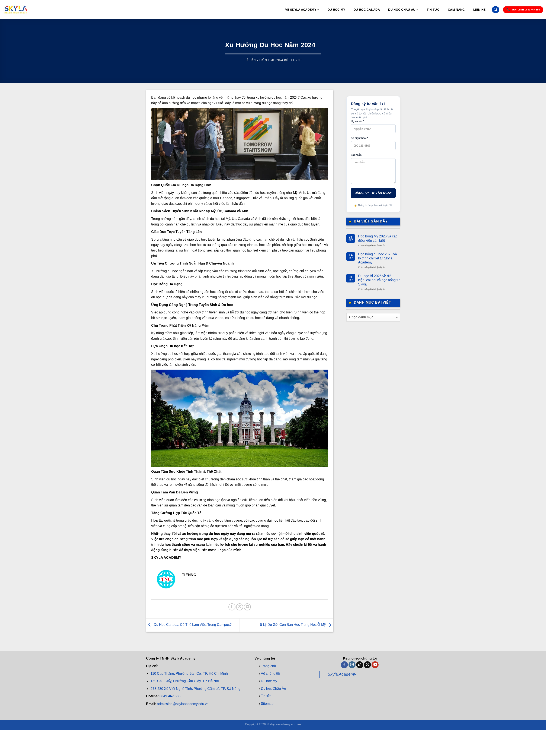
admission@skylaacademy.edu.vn (183, 703)
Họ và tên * (357, 121)
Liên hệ (479, 9)
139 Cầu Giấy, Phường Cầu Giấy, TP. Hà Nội (185, 681)
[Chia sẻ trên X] (239, 606)
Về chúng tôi (270, 673)
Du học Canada (367, 9)
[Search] (495, 9)
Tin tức (433, 9)
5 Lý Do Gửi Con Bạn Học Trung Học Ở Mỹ (293, 624)
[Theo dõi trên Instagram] (352, 664)
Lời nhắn (356, 155)
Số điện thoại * (359, 138)
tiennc (296, 60)
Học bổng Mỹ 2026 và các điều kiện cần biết (377, 238)
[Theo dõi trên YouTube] (375, 664)
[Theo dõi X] (367, 664)
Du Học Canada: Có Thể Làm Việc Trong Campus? (192, 624)
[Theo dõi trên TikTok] (359, 664)
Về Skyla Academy (300, 9)
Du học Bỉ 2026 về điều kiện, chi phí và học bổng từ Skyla (379, 280)
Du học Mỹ (336, 9)
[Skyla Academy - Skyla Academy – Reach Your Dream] (16, 9)
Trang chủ (268, 666)
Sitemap (267, 703)
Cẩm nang (456, 9)
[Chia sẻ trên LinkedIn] (247, 606)
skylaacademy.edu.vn (285, 724)
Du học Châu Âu (401, 9)
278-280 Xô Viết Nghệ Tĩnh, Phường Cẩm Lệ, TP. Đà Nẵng (195, 688)
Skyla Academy (342, 674)
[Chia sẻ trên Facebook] (231, 606)
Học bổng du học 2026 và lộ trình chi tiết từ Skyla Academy (377, 258)
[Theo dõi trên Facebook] (344, 664)
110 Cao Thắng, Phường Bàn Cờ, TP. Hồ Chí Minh (189, 673)
